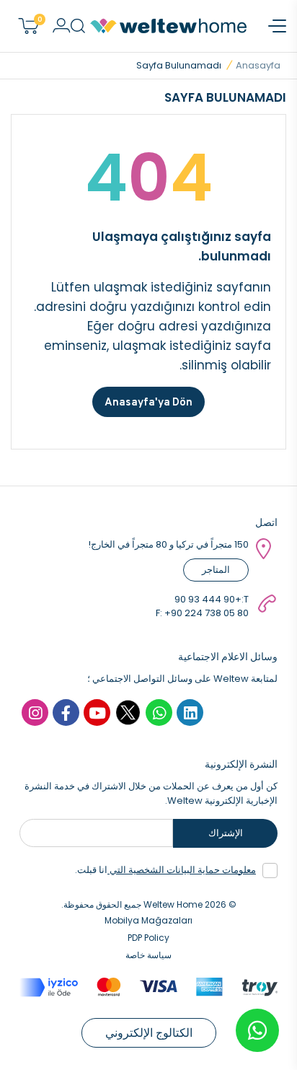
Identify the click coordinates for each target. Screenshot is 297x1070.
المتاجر (216, 569)
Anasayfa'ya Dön (148, 401)
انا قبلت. (165, 870)
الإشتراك (225, 833)
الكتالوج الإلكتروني (148, 1033)
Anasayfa (258, 65)
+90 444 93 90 (207, 599)
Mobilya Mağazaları (148, 920)
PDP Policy (148, 937)
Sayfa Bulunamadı (178, 65)
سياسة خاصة (148, 955)
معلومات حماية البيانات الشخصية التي (181, 870)
